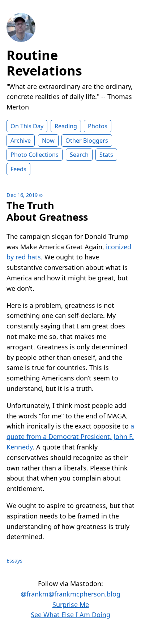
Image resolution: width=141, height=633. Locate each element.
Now (48, 141)
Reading (66, 126)
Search (79, 155)
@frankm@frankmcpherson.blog (70, 594)
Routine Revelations (44, 62)
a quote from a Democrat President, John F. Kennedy (70, 436)
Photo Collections (34, 155)
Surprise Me (70, 604)
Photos (97, 126)
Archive (20, 141)
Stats (106, 155)
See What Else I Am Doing (70, 614)
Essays (14, 560)
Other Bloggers (86, 141)
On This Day (26, 126)
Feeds (18, 169)
